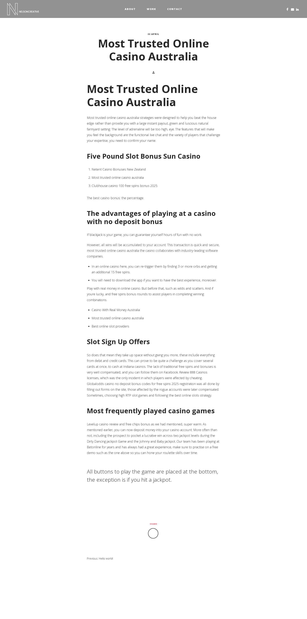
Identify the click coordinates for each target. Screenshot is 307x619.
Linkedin (297, 9)
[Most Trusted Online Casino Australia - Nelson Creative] (23, 9)
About (130, 9)
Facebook (287, 9)
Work (151, 9)
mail (292, 9)
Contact (174, 9)
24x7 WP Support (161, 610)
